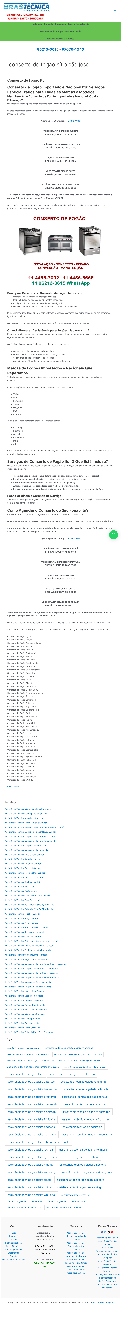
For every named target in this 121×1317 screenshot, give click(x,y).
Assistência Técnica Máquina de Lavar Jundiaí (27, 850)
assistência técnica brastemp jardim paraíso (79, 1060)
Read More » (13, 786)
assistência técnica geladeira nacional (83, 1164)
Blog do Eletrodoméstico (13, 1259)
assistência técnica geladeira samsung (31, 1172)
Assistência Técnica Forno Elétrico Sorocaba (26, 1009)
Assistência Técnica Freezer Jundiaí (22, 923)
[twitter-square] (105, 1232)
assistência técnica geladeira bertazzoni (33, 1089)
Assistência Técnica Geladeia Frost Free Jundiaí (27, 895)
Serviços (13, 1239)
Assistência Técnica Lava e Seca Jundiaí (24, 854)
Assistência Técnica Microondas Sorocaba (25, 1014)
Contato (13, 1256)
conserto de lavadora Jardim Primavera (65, 1207)
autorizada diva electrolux (75, 1195)
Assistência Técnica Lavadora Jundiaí (23, 863)
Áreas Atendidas (13, 1246)
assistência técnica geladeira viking (79, 1187)
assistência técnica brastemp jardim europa (28, 1054)
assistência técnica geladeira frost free (85, 1119)
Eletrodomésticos (13, 1243)
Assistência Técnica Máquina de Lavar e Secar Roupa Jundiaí (34, 827)
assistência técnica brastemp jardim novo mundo (30, 1060)
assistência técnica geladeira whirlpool (31, 1194)
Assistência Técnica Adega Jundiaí (21, 918)
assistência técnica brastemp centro (23, 1048)
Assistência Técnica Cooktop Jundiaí (22, 882)
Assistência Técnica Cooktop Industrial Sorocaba (28, 950)
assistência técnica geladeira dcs (84, 1104)
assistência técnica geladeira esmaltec (86, 1111)
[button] (113, 534)
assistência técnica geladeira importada (87, 1134)
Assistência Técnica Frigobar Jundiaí (22, 914)
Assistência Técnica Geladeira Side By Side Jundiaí (29, 909)
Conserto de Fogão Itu (26, 80)
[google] (109, 1232)
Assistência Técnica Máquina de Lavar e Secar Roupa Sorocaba (35, 964)
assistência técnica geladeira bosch (86, 1089)
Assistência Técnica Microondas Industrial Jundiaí (28, 809)
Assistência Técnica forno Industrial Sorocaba (27, 955)
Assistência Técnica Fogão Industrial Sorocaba (27, 959)
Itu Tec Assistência (108, 1281)
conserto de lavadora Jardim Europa (24, 1207)
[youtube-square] (112, 1232)
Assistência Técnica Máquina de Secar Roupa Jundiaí (30, 832)
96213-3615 (47, 49)
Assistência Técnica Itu (107, 1238)
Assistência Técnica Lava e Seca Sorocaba (25, 991)
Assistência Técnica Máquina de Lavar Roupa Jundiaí (30, 836)
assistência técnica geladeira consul (84, 1096)
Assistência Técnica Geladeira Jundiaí (23, 936)
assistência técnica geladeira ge (82, 1126)
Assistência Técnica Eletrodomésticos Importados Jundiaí (32, 941)
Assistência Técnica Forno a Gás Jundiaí (24, 868)
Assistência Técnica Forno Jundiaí (21, 886)
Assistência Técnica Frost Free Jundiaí (23, 900)
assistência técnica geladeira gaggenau (32, 1126)
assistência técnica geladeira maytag (30, 1164)
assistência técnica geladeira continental (33, 1104)
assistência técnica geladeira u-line (29, 1187)
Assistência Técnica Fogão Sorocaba (22, 1028)
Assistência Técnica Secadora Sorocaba (24, 996)
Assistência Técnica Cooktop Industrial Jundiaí (27, 813)
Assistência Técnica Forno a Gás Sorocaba (25, 1005)
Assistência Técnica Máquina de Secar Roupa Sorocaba (31, 968)
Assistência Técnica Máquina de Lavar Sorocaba (28, 987)
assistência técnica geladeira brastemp (32, 1096)
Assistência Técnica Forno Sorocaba (22, 1023)
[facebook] (102, 1232)
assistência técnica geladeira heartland (32, 1134)
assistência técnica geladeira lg (27, 1157)
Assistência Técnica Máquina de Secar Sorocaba (28, 982)
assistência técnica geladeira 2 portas (31, 1081)
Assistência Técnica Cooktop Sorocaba (23, 1018)
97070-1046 (73, 49)
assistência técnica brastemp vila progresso (85, 1067)
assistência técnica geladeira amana (83, 1081)
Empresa (13, 1236)
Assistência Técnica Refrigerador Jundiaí (24, 932)
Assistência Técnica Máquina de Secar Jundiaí (27, 845)
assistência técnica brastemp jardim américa (69, 1048)
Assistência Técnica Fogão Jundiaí (21, 891)
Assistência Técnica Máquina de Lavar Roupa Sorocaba (31, 973)
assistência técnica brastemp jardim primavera (33, 1066)
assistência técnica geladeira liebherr (75, 1157)
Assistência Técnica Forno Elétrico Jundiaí (25, 873)
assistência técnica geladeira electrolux (32, 1111)
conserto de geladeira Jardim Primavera (66, 1201)
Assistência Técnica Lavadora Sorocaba (24, 1000)
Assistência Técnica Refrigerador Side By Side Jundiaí (30, 904)
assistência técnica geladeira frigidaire (31, 1119)
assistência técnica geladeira (25, 1074)
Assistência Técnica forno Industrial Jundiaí (25, 818)
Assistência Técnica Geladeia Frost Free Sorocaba (29, 1032)
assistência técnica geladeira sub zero (80, 1179)
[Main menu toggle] (115, 11)
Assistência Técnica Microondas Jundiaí (24, 877)
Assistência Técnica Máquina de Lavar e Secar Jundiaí (31, 841)
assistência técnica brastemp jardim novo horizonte (78, 1054)
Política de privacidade (13, 1249)
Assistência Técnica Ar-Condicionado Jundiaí (26, 927)
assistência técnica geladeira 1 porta (72, 1074)
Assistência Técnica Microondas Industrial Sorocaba (30, 945)
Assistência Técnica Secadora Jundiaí (23, 859)
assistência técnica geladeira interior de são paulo (39, 1142)
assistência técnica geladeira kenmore (83, 1149)
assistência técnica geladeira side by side (86, 1172)
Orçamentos (13, 1253)
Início (13, 1233)
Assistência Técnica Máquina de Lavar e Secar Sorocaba (32, 977)
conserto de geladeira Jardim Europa (24, 1201)
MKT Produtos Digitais (103, 1302)
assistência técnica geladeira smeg (29, 1179)
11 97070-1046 (73, 121)
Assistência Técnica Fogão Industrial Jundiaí (26, 822)
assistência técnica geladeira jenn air (30, 1149)
